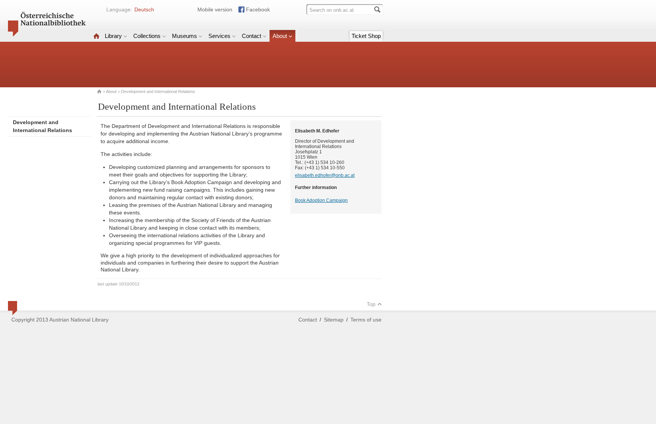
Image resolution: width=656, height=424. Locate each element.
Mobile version (214, 9)
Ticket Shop (366, 36)
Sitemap (334, 320)
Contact (251, 36)
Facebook (258, 9)
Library (113, 36)
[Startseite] (96, 36)
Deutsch (144, 9)
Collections (147, 36)
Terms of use (366, 320)
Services (219, 36)
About (280, 36)
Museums (184, 36)
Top (371, 304)
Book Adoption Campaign (321, 200)
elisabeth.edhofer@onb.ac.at (325, 175)
